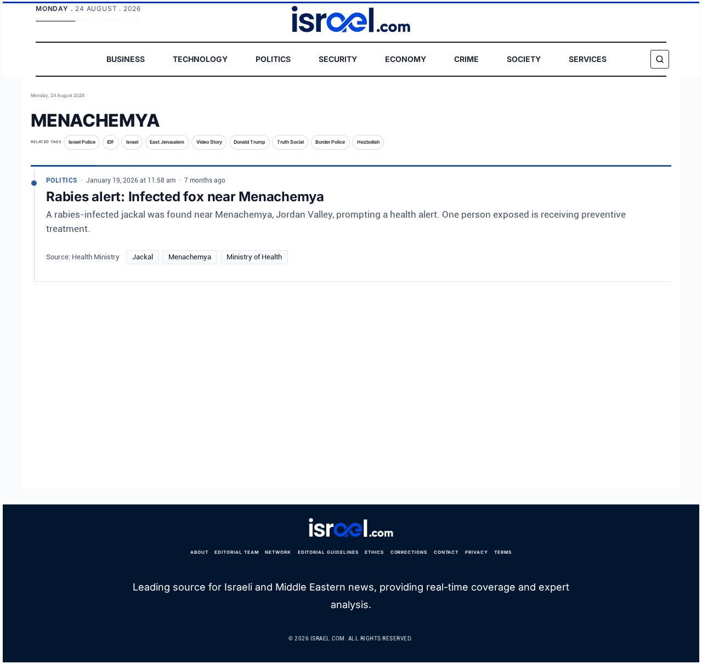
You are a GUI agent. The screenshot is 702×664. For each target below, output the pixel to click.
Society (524, 59)
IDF (110, 142)
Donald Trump (249, 142)
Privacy (476, 552)
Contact (446, 552)
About (199, 552)
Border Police (330, 142)
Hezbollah (368, 142)
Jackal (142, 257)
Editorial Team (236, 552)
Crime (466, 59)
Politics (273, 59)
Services (588, 59)
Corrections (409, 552)
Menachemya (189, 257)
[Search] (659, 59)
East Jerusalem (167, 142)
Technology (200, 59)
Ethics (374, 552)
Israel (132, 142)
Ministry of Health (254, 257)
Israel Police (82, 142)
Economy (405, 59)
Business (125, 59)
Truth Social (290, 142)
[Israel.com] (351, 528)
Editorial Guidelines (328, 552)
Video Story (209, 142)
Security (338, 59)
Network (278, 552)
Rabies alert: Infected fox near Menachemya (185, 197)
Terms (503, 552)
